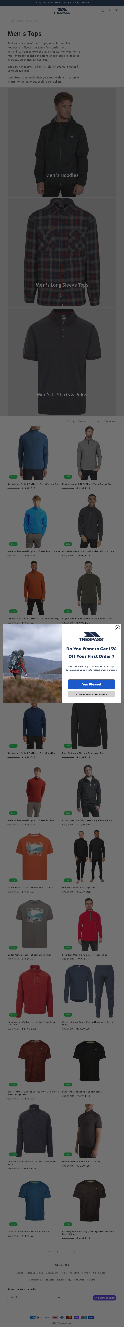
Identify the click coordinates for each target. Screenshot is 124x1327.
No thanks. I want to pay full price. (91, 694)
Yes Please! (91, 684)
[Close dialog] (117, 627)
